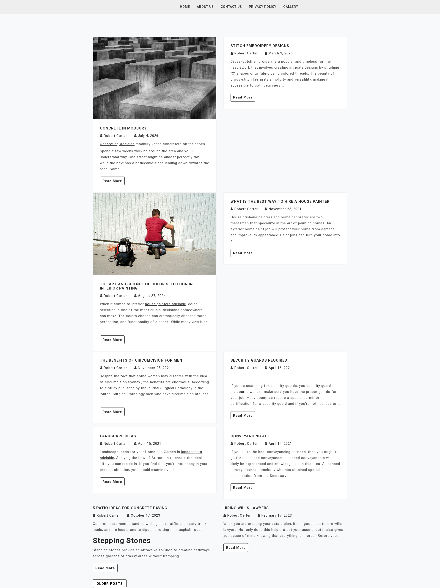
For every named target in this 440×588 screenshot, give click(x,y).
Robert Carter (115, 136)
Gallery (290, 6)
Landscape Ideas (118, 436)
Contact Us (231, 6)
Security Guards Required (259, 360)
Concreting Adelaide (117, 144)
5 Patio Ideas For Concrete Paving (130, 508)
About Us (205, 6)
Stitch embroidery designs (260, 46)
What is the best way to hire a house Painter (280, 201)
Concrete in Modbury (123, 128)
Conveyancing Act (250, 436)
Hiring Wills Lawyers (246, 508)
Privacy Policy (262, 6)
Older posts (109, 584)
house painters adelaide (165, 304)
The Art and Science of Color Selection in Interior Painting (146, 286)
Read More (112, 181)
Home (185, 6)
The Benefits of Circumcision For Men (141, 360)
